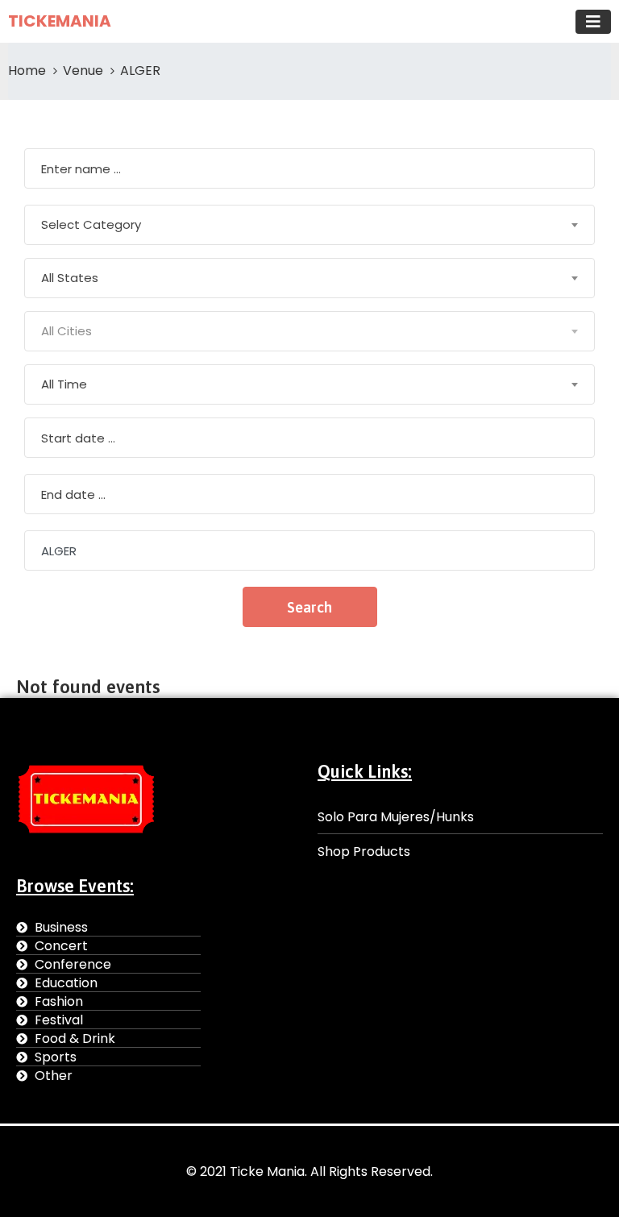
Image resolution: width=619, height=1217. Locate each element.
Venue (83, 70)
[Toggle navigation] (593, 22)
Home (27, 70)
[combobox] (309, 225)
